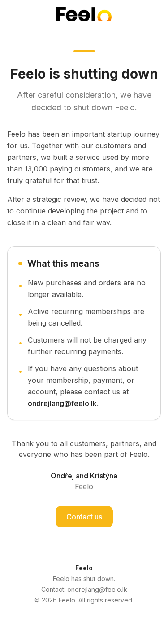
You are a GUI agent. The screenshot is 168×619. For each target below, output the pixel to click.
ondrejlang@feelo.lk (62, 403)
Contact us (84, 516)
